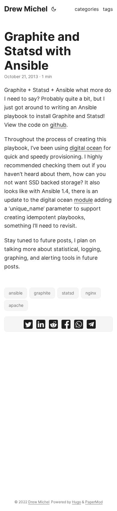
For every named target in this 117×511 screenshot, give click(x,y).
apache (16, 305)
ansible (15, 292)
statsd (68, 292)
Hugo (76, 502)
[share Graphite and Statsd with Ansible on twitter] (28, 325)
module (83, 200)
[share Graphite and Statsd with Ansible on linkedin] (40, 325)
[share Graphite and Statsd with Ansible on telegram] (91, 325)
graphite (42, 292)
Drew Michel (26, 9)
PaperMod (94, 502)
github (58, 125)
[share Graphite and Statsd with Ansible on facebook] (66, 325)
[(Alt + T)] (53, 9)
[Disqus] (58, 411)
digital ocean (86, 148)
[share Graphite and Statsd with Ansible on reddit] (53, 325)
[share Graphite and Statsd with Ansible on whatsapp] (78, 325)
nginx (91, 292)
